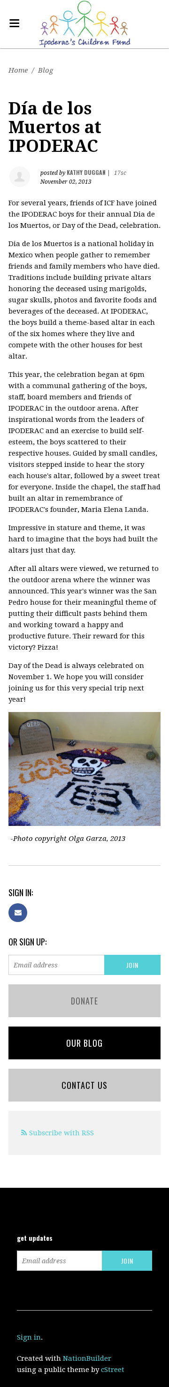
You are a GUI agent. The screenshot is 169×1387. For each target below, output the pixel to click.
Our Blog (84, 1043)
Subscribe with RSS (61, 1133)
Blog (45, 70)
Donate (84, 1001)
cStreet (112, 1369)
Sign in (29, 1337)
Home (18, 70)
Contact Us (84, 1085)
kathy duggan (86, 172)
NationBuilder (87, 1358)
